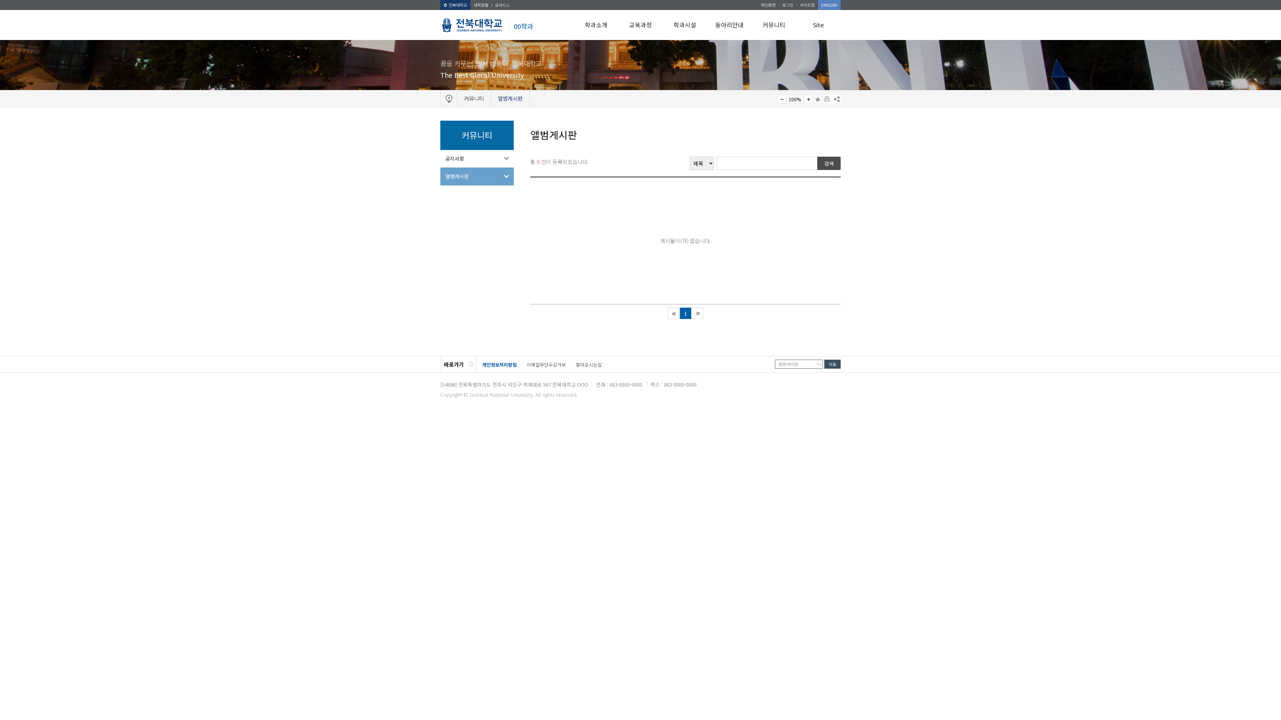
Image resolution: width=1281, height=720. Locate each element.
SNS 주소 (836, 99)
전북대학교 (458, 5)
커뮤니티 (774, 24)
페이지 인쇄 (827, 99)
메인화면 (768, 5)
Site (818, 24)
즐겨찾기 (817, 99)
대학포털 (481, 5)
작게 (781, 99)
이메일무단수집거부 (546, 364)
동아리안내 (729, 24)
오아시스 (502, 5)
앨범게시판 (457, 176)
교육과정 (640, 24)
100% (795, 99)
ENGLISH (829, 5)
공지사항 (454, 158)
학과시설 (685, 24)
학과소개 (596, 24)
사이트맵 (807, 5)
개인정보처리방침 (499, 364)
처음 (673, 313)
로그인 (787, 5)
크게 (808, 99)
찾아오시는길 (589, 364)
